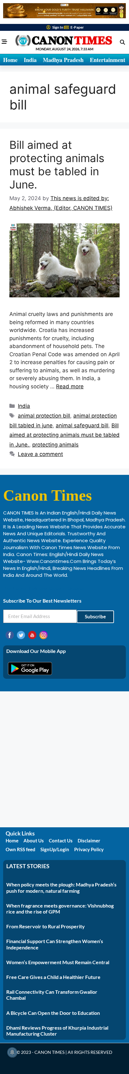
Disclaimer (89, 840)
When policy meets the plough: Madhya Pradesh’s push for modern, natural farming (61, 887)
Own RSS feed (20, 849)
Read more (70, 386)
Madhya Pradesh (63, 60)
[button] (122, 42)
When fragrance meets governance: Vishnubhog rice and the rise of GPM (60, 908)
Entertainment (107, 60)
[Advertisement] (64, 759)
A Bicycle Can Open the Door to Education (53, 1013)
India (30, 60)
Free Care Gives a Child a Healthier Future (53, 977)
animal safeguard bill (82, 425)
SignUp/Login (54, 849)
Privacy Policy (89, 849)
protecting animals (55, 444)
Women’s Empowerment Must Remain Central (57, 962)
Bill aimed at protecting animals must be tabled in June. (56, 164)
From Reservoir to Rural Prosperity (45, 926)
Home (10, 60)
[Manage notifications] (12, 1052)
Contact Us (61, 840)
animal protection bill (44, 416)
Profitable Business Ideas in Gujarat (44, 588)
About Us (33, 840)
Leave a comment (40, 454)
